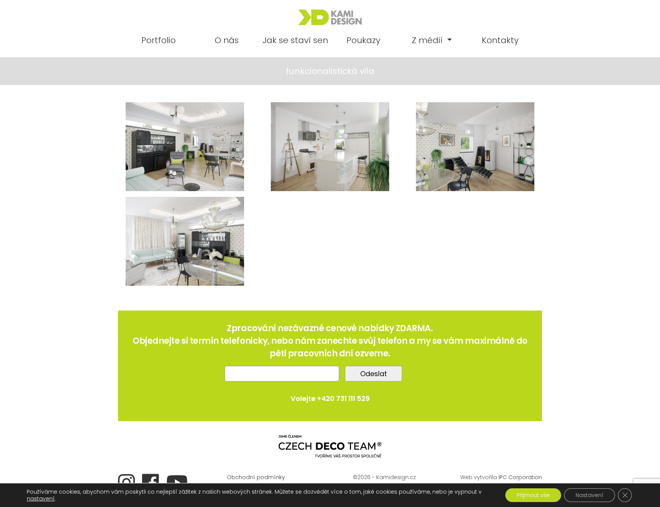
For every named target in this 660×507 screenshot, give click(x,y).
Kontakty (500, 40)
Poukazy (363, 40)
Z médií (428, 40)
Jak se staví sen (295, 40)
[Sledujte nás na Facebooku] (153, 481)
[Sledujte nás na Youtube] (179, 481)
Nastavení (589, 495)
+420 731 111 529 (343, 398)
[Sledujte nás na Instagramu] (129, 481)
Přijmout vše (533, 495)
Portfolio (158, 40)
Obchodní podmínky (256, 477)
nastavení (41, 498)
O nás (227, 40)
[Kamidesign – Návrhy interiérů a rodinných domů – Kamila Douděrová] (330, 17)
